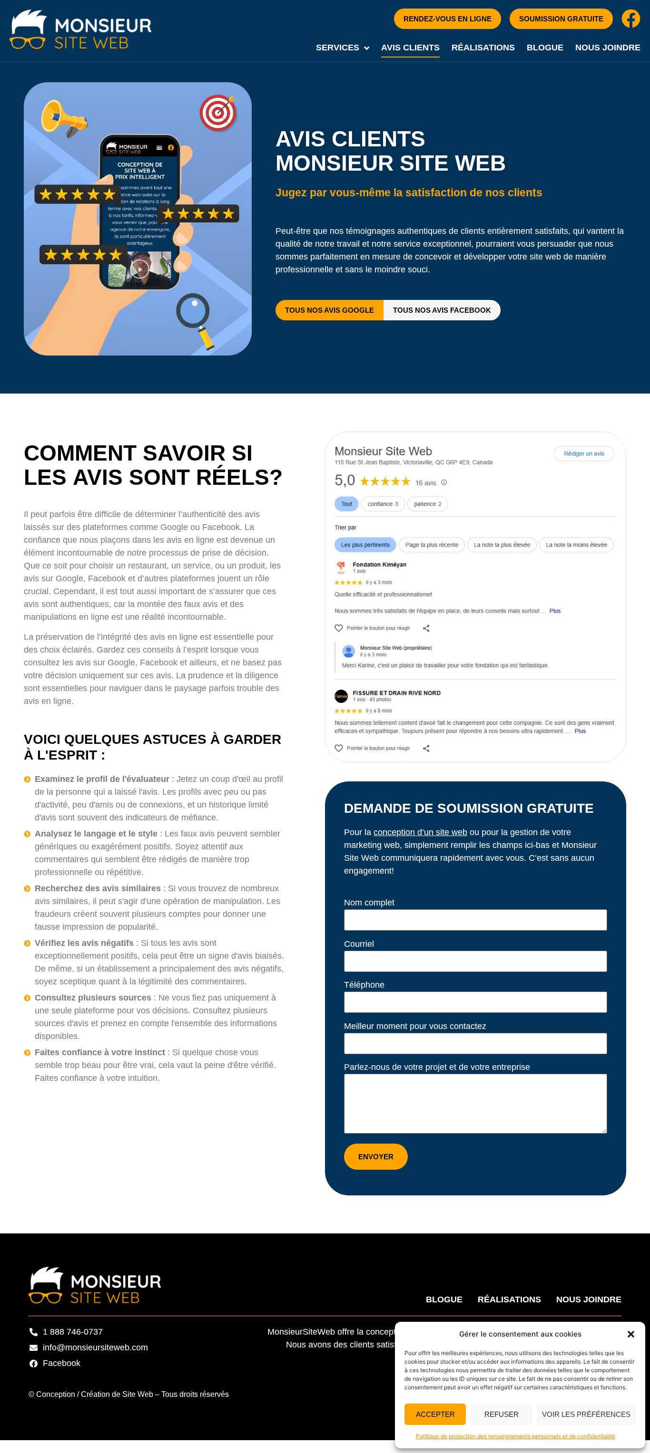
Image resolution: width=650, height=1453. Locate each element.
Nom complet (369, 902)
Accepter (435, 1414)
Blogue (545, 47)
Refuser (501, 1414)
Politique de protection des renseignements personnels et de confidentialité (515, 1436)
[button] (631, 1334)
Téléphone (364, 985)
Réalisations (483, 47)
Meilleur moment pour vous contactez (415, 1026)
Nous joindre (607, 47)
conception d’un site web (420, 832)
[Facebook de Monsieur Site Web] (630, 18)
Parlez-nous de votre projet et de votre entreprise (437, 1067)
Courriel (359, 944)
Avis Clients (410, 47)
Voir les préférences (586, 1414)
